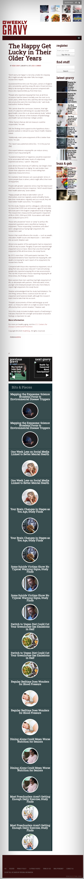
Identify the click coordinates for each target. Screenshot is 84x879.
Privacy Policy (21, 868)
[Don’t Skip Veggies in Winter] (56, 19)
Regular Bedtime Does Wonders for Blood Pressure (30, 683)
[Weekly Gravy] (14, 27)
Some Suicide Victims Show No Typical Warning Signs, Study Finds (30, 569)
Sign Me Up (66, 54)
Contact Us (69, 868)
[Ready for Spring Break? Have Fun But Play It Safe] (67, 19)
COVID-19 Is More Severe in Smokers (72, 192)
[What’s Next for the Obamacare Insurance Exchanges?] (56, 10)
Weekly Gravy (16, 65)
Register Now (69, 2)
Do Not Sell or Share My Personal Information (18, 872)
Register (11, 868)
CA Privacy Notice (34, 868)
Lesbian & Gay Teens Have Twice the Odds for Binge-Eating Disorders (72, 183)
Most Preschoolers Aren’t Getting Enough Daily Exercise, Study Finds (30, 799)
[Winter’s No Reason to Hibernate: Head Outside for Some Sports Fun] (45, 19)
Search (65, 71)
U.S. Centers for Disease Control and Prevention (28, 325)
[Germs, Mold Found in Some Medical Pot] (45, 10)
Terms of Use (47, 868)
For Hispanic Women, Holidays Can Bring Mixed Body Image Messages (72, 172)
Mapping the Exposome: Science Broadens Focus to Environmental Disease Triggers (30, 397)
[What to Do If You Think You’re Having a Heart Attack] (67, 10)
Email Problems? (59, 868)
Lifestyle (18, 337)
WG (5, 868)
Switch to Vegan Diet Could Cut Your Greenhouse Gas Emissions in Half (30, 626)
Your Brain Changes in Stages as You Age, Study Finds (30, 510)
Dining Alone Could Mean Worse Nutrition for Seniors (30, 740)
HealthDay (26, 331)
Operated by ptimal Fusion (74, 876)
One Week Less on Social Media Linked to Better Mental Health (30, 453)
